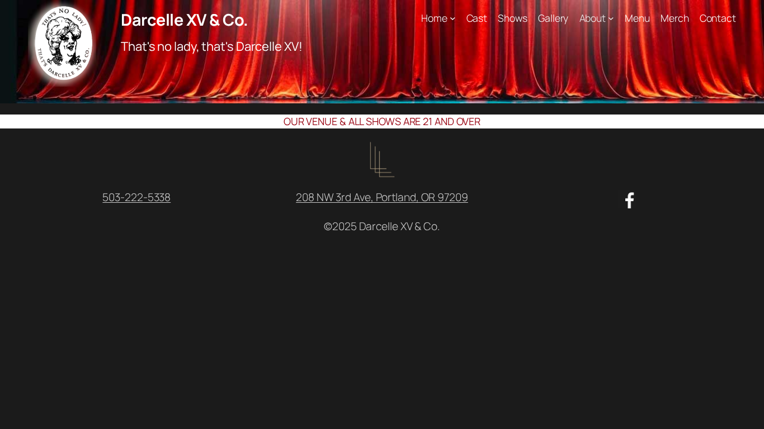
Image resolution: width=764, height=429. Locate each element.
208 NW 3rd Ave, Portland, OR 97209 (382, 197)
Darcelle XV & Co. (184, 19)
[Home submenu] (453, 18)
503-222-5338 (136, 197)
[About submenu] (611, 18)
